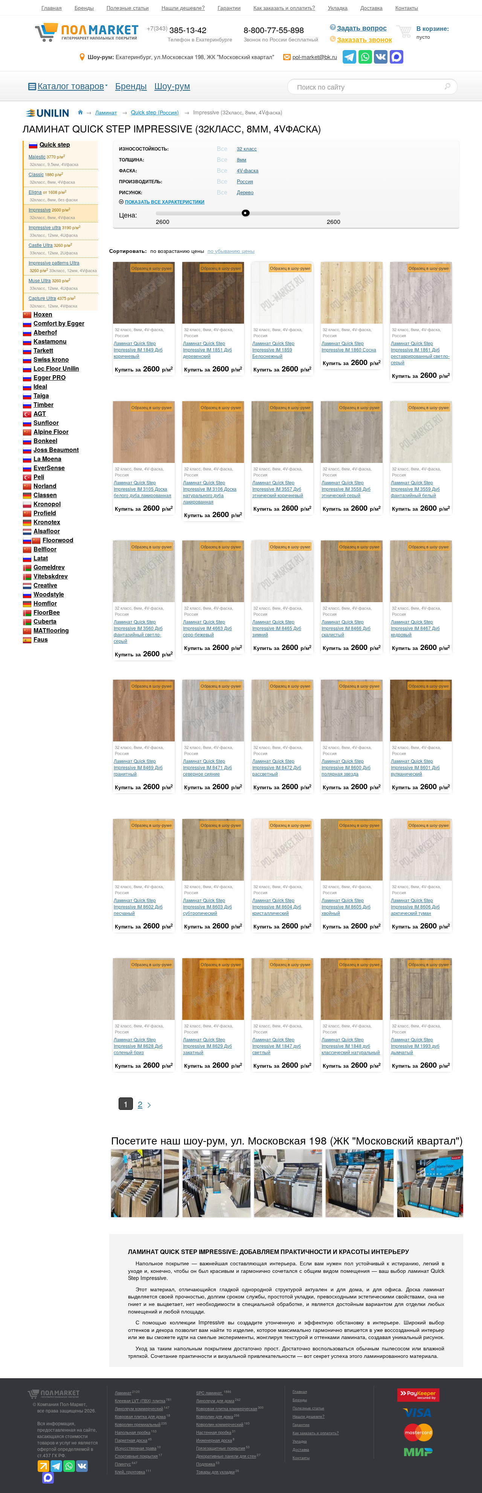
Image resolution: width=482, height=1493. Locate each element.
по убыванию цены (231, 250)
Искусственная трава (135, 1448)
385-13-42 (176, 29)
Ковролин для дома (214, 1416)
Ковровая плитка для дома (140, 1416)
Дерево (245, 192)
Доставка (371, 7)
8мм (241, 159)
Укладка (338, 7)
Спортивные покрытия (136, 1456)
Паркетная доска (131, 1440)
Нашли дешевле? (183, 7)
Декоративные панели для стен (226, 1456)
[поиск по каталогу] (447, 86)
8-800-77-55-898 (274, 29)
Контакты (406, 7)
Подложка (205, 1464)
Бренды (84, 7)
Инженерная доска (214, 1440)
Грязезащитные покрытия (220, 1448)
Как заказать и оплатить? (284, 7)
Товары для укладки (215, 1472)
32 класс (247, 148)
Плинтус (123, 1464)
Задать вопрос (362, 28)
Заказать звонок (364, 39)
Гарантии (229, 7)
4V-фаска (247, 170)
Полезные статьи (128, 7)
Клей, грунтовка (130, 1472)
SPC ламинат (209, 1393)
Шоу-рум (172, 85)
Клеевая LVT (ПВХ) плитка (140, 1400)
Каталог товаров (71, 85)
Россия (245, 181)
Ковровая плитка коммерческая (226, 1408)
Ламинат (123, 1393)
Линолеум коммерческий (139, 1408)
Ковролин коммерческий (219, 1424)
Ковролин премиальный (137, 1424)
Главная (51, 7)
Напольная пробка (132, 1432)
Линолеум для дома (215, 1400)
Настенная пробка (213, 1432)
